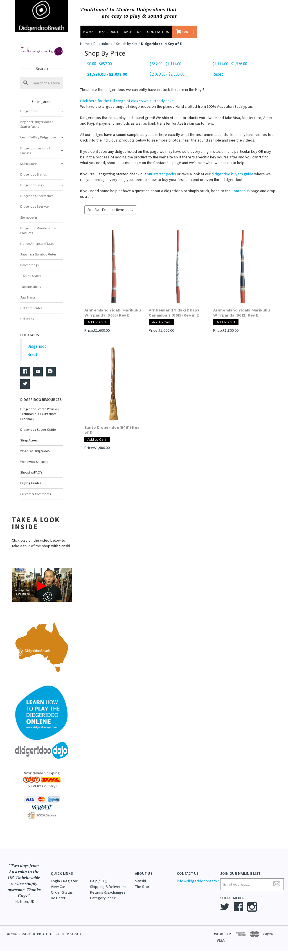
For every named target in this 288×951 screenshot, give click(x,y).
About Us (132, 32)
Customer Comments (35, 494)
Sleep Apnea (29, 440)
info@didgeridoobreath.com (201, 880)
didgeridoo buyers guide (232, 173)
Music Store (28, 164)
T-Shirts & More (30, 275)
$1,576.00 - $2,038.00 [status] (107, 74)
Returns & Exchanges (107, 892)
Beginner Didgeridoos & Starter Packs (36, 124)
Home (88, 32)
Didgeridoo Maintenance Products (38, 230)
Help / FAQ (98, 880)
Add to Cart (96, 322)
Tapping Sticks (30, 286)
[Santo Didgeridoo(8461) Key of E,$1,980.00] (113, 383)
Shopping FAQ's (31, 472)
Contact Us (158, 32)
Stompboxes (28, 217)
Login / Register (64, 880)
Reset (217, 74)
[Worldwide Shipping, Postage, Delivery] (41, 779)
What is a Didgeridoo (35, 451)
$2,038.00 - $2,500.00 (167, 74)
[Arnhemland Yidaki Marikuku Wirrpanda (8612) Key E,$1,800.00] (242, 266)
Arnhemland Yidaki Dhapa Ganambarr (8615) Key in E (174, 312)
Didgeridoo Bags (32, 185)
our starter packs (161, 173)
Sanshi (140, 880)
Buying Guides (30, 483)
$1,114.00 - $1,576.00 (229, 63)
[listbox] (119, 210)
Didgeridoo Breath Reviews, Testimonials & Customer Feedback (39, 414)
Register (58, 897)
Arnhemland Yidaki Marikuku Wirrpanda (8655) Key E (112, 312)
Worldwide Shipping (34, 461)
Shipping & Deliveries (108, 886)
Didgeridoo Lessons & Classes (35, 150)
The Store (143, 886)
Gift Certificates (31, 308)
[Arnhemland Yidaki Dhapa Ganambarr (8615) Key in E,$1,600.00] (178, 266)
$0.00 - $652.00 (99, 63)
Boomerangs (29, 265)
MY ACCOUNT (108, 32)
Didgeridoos (28, 111)
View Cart (59, 886)
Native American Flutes (37, 243)
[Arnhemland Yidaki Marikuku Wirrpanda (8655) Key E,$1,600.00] (113, 266)
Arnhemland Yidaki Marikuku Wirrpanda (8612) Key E (241, 312)
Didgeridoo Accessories (36, 196)
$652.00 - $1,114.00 (165, 63)
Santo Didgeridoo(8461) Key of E (112, 430)
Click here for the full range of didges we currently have (127, 100)
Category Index (103, 897)
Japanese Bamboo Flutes (38, 254)
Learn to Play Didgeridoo (38, 137)
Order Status (62, 892)
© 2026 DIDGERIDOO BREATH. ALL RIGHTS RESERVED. (44, 934)
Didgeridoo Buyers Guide (38, 429)
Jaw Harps (27, 297)
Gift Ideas (27, 319)
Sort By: (93, 209)
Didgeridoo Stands (33, 174)
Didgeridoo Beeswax (34, 206)
